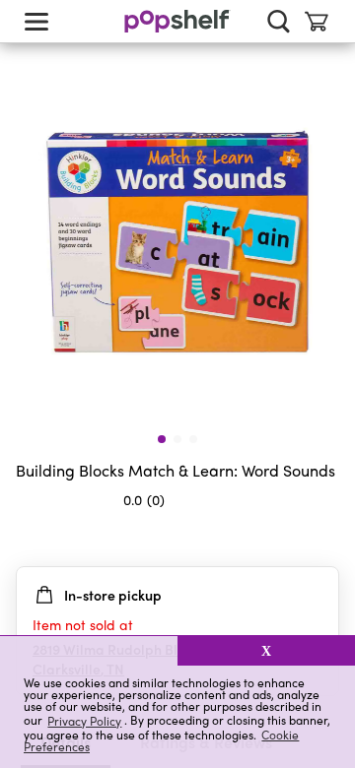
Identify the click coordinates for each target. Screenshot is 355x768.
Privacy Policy (84, 720)
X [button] (266, 651)
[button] (89, 651)
